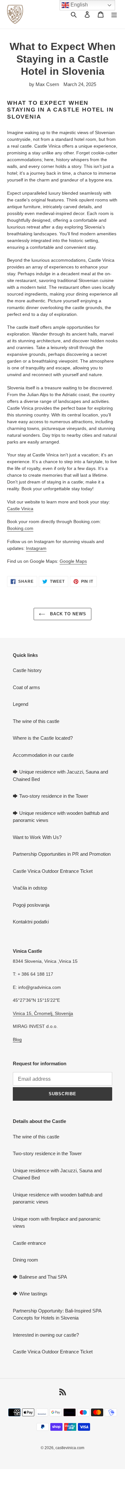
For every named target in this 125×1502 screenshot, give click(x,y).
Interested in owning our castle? (46, 1335)
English (78, 4)
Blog (17, 1039)
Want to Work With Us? (37, 837)
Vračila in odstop (30, 888)
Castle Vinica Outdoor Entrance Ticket (53, 871)
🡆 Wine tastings (30, 1293)
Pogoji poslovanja (31, 905)
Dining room (25, 1260)
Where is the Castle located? (43, 738)
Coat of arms (26, 687)
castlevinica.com (69, 1448)
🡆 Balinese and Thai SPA (40, 1277)
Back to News (67, 613)
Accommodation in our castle (43, 755)
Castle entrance (29, 1243)
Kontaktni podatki (31, 921)
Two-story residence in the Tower (47, 1153)
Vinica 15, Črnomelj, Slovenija (43, 1013)
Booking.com (20, 528)
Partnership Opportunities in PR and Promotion (62, 854)
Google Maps (73, 561)
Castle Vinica (20, 508)
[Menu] (114, 14)
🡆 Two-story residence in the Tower (50, 796)
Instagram (36, 548)
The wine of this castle (36, 721)
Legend (20, 704)
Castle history (27, 670)
